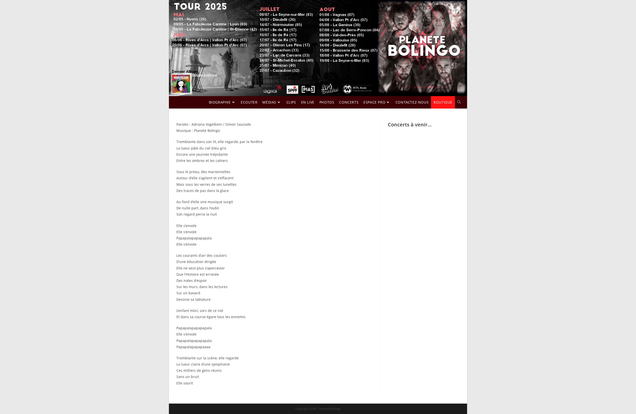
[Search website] (459, 102)
